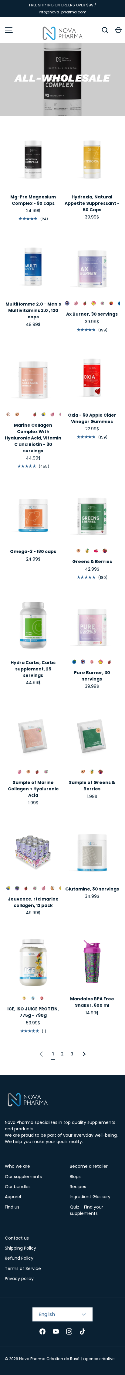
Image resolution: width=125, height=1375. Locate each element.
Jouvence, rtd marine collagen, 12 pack (33, 902)
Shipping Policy (20, 1248)
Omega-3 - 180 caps (33, 551)
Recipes (78, 1187)
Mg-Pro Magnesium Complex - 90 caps (33, 200)
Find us (12, 1207)
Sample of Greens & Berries (92, 785)
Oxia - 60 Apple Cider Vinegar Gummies (92, 418)
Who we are (17, 1166)
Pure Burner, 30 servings (92, 676)
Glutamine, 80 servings (92, 889)
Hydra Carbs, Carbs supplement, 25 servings (33, 669)
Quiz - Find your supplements (86, 1210)
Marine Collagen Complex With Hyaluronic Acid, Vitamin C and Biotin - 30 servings (33, 438)
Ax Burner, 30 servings (92, 314)
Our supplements (23, 1177)
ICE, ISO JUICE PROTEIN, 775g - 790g (33, 1012)
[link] (41, 1053)
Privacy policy (19, 1278)
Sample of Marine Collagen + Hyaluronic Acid (33, 788)
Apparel (13, 1197)
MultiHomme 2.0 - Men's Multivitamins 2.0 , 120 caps (33, 310)
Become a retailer (89, 1166)
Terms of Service (23, 1268)
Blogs (75, 1177)
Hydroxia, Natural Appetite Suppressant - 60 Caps (92, 203)
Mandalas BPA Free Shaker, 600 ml (92, 1002)
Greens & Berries (92, 561)
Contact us (17, 1238)
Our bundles (18, 1187)
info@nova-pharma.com (62, 12)
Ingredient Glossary (90, 1197)
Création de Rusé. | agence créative (80, 1358)
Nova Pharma (32, 1358)
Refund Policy (19, 1258)
